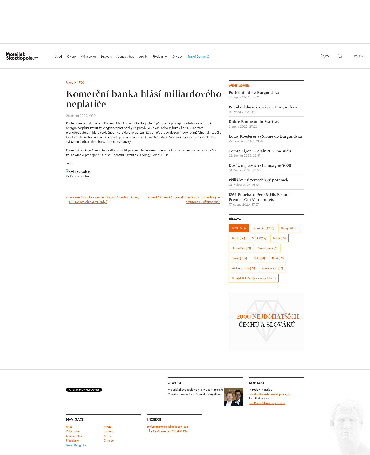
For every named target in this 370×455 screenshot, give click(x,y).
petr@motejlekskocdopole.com (267, 403)
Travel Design (197, 56)
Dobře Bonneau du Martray (254, 124)
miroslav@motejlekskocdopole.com (269, 394)
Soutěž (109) (239, 258)
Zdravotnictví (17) (272, 268)
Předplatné (160, 56)
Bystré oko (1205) (263, 228)
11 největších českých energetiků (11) (253, 278)
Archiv (143, 56)
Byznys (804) (289, 228)
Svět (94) (259, 258)
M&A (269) (259, 238)
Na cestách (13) (241, 248)
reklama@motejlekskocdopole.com (167, 427)
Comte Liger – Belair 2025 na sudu (260, 153)
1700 (80, 82)
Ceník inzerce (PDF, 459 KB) (170, 431)
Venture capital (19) (243, 268)
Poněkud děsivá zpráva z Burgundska (263, 110)
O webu (177, 56)
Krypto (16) (238, 238)
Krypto (71, 56)
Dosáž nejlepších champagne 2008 (260, 168)
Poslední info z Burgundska (254, 95)
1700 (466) (238, 228)
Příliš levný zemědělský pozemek (258, 182)
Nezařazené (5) (268, 248)
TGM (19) (278, 258)
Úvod (58, 56)
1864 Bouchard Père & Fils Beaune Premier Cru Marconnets (259, 199)
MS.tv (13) (279, 238)
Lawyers (106, 56)
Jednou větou (125, 56)
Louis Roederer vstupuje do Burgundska (265, 139)
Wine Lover (88, 56)
